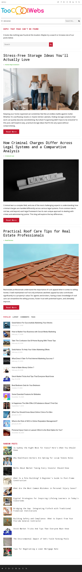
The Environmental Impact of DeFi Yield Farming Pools (41, 539)
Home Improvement (12, 65)
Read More (11, 131)
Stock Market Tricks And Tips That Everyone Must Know (41, 529)
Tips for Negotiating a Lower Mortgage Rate (35, 549)
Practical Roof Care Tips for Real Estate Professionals (36, 233)
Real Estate (9, 240)
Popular (7, 317)
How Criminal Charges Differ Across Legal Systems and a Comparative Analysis (37, 146)
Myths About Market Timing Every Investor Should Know (41, 468)
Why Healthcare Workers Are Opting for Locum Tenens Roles (43, 458)
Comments (24, 317)
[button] (4, 2)
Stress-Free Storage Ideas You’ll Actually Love (35, 57)
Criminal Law (9, 156)
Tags (33, 317)
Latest (15, 317)
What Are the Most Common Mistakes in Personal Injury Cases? (45, 488)
